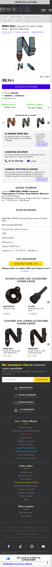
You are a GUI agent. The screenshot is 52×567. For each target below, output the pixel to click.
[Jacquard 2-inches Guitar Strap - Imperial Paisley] (41, 123)
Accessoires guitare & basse (33, 17)
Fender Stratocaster (25, 527)
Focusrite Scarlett (43, 531)
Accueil (5, 17)
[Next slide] (48, 123)
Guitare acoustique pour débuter (15, 537)
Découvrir (42, 144)
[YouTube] (43, 546)
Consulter (41, 179)
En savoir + (26, 271)
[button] (20, 67)
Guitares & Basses (15, 17)
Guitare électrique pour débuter (26, 534)
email (33, 161)
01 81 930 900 (30, 404)
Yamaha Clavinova (18, 531)
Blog (26, 499)
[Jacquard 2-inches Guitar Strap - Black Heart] (26, 123)
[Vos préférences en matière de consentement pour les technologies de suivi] (47, 562)
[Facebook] (9, 546)
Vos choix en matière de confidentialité (29, 558)
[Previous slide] (3, 123)
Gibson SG (7, 531)
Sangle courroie (7, 20)
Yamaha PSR (31, 531)
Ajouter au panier (26, 86)
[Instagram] (31, 546)
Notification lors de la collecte (17, 564)
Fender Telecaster (40, 527)
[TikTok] (20, 546)
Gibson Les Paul (11, 527)
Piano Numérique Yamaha (38, 537)
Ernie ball (18, 20)
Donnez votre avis (26, 263)
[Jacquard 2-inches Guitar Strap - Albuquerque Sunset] (11, 123)
